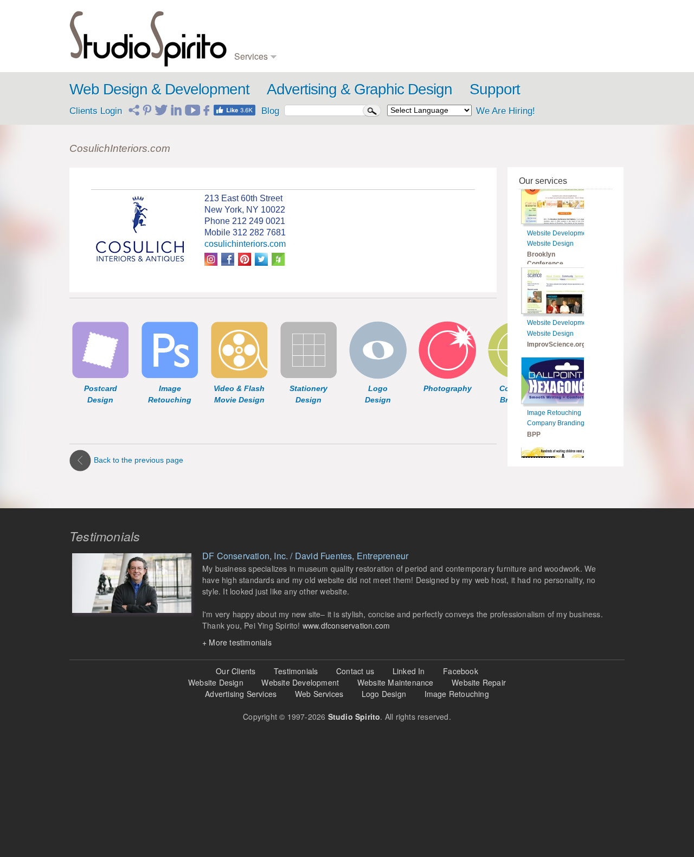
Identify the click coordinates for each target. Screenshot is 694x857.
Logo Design (384, 693)
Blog (460, 21)
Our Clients (235, 671)
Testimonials (554, 43)
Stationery (305, 54)
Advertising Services (241, 693)
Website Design (550, 222)
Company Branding (555, 402)
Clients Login (95, 111)
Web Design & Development (159, 89)
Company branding (318, 32)
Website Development (559, 212)
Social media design (484, 54)
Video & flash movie (402, 21)
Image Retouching (554, 392)
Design (245, 21)
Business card (311, 43)
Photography (390, 43)
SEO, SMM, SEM (481, 32)
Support (495, 89)
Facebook (460, 671)
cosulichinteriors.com (245, 243)
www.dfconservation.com (346, 625)
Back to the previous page (138, 460)
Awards (546, 32)
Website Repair (479, 682)
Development (255, 32)
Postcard (385, 32)
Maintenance (254, 43)
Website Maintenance (395, 682)
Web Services (319, 693)
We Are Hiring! (505, 111)
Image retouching (398, 54)
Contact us (355, 671)
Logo (296, 21)
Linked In (409, 671)
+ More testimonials (237, 642)
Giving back (553, 54)
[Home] (148, 36)
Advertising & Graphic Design (359, 89)
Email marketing (478, 43)
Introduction (553, 21)
